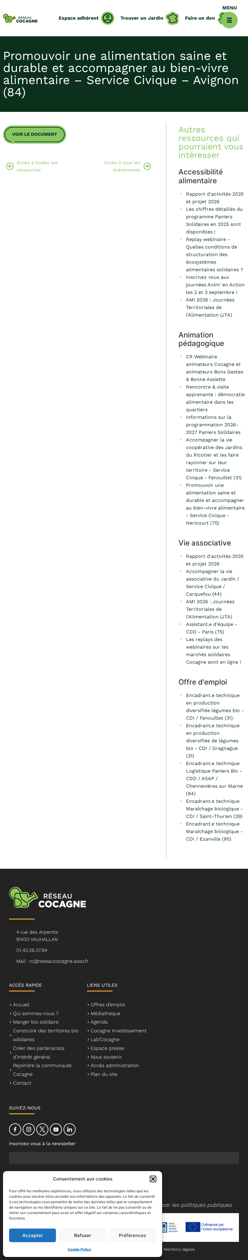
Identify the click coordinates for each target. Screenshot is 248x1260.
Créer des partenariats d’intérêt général (38, 1052)
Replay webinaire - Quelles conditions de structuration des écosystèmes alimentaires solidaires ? (214, 254)
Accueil (21, 1005)
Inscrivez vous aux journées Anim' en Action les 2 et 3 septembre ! (215, 284)
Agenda (99, 1022)
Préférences (132, 1235)
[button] (153, 1179)
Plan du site (104, 1074)
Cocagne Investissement (118, 1031)
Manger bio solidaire (36, 1022)
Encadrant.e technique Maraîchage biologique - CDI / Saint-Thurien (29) (214, 808)
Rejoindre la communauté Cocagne (42, 1070)
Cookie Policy (79, 1249)
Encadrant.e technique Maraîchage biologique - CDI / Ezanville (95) (214, 831)
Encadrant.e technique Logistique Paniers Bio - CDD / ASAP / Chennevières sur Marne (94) (214, 778)
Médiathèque (105, 1013)
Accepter (32, 1235)
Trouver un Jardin (141, 18)
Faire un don (200, 18)
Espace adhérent (79, 18)
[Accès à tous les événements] (147, 166)
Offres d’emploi (108, 1005)
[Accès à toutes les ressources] (10, 166)
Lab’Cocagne (105, 1039)
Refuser (82, 1235)
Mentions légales (179, 1249)
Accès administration (115, 1065)
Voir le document (34, 134)
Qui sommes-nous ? (35, 1013)
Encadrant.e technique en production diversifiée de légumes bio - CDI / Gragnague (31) (213, 741)
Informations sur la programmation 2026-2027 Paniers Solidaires (213, 424)
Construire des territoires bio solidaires (45, 1035)
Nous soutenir (106, 1057)
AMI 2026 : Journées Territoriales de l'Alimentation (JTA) (210, 307)
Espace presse (107, 1048)
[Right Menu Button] (229, 20)
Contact (22, 1083)
